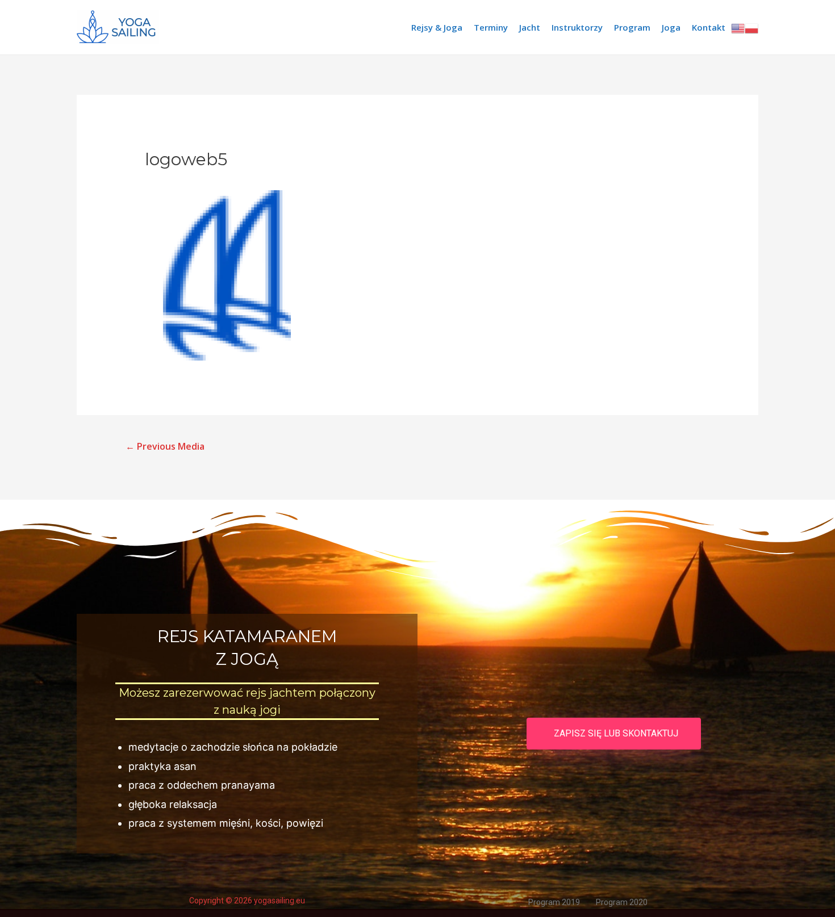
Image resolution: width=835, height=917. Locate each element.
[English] (738, 27)
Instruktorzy (577, 27)
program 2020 (622, 902)
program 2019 (554, 902)
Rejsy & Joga (436, 27)
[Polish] (751, 27)
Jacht (529, 27)
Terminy (491, 27)
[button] (614, 733)
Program (632, 27)
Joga (671, 27)
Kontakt (708, 27)
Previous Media (165, 446)
